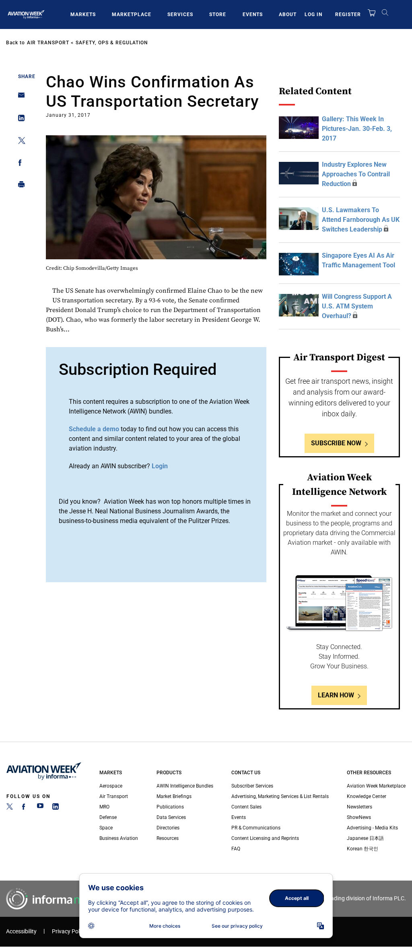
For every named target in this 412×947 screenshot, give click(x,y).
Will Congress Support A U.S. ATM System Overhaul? (357, 306)
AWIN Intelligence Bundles (185, 786)
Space (106, 828)
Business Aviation (118, 838)
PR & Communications (255, 828)
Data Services (171, 817)
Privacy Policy (69, 931)
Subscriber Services (252, 786)
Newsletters (359, 807)
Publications (170, 807)
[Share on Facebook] (19, 164)
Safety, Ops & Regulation (112, 42)
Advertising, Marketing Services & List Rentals (280, 796)
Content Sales (246, 807)
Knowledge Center (366, 796)
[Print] (19, 186)
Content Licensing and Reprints (265, 838)
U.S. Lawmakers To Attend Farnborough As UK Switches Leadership (361, 219)
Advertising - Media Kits (372, 828)
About (288, 14)
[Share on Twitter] (19, 142)
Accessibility (21, 931)
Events (253, 14)
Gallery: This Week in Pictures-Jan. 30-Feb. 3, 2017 (357, 128)
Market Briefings (174, 796)
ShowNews (359, 817)
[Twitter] (9, 808)
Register (348, 14)
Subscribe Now (336, 443)
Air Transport (48, 42)
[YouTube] (40, 808)
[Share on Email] (19, 98)
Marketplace (131, 14)
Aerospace (110, 786)
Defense (108, 817)
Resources (168, 838)
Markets (83, 14)
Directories (168, 828)
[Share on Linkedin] (19, 120)
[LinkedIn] (55, 808)
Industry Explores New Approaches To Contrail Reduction (356, 174)
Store (217, 14)
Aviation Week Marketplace (376, 786)
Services (180, 14)
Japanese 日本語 (365, 838)
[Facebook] (25, 808)
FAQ (235, 849)
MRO (104, 807)
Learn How (336, 695)
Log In (313, 14)
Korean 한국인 (362, 849)
